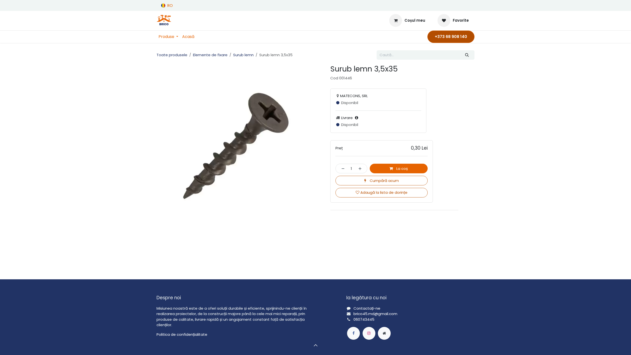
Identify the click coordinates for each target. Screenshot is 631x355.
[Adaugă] (361, 168)
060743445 (363, 319)
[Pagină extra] (384, 333)
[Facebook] (353, 333)
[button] (315, 345)
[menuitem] (168, 37)
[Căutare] (467, 55)
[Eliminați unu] (341, 168)
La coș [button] (401, 168)
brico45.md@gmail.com (375, 313)
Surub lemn (243, 54)
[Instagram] (369, 333)
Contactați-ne (366, 308)
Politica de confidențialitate (182, 334)
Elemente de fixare (210, 54)
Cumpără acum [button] (384, 180)
